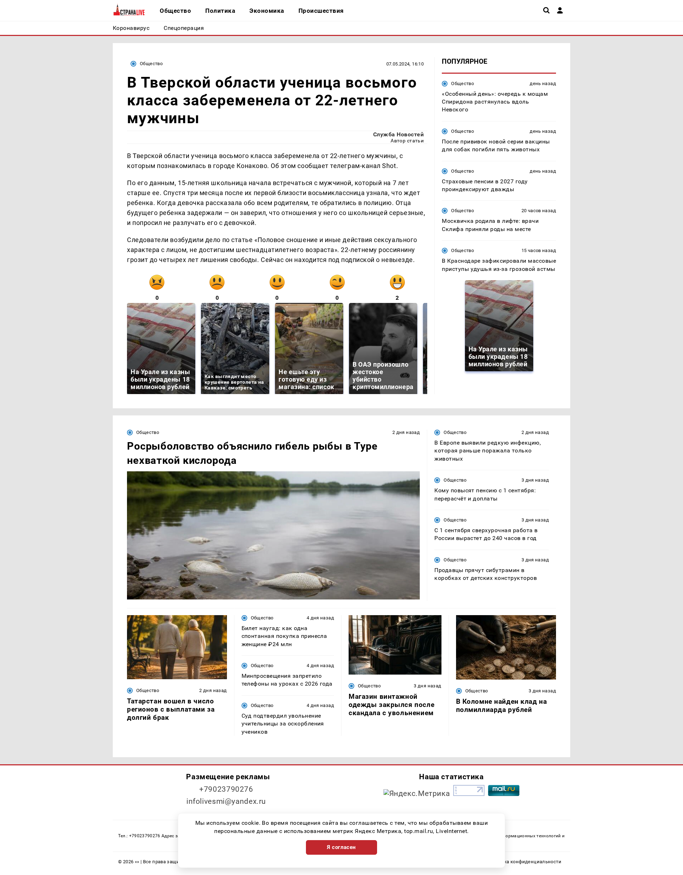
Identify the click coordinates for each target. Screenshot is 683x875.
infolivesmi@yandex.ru (226, 801)
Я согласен (341, 847)
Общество (151, 63)
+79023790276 (226, 789)
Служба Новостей (398, 134)
